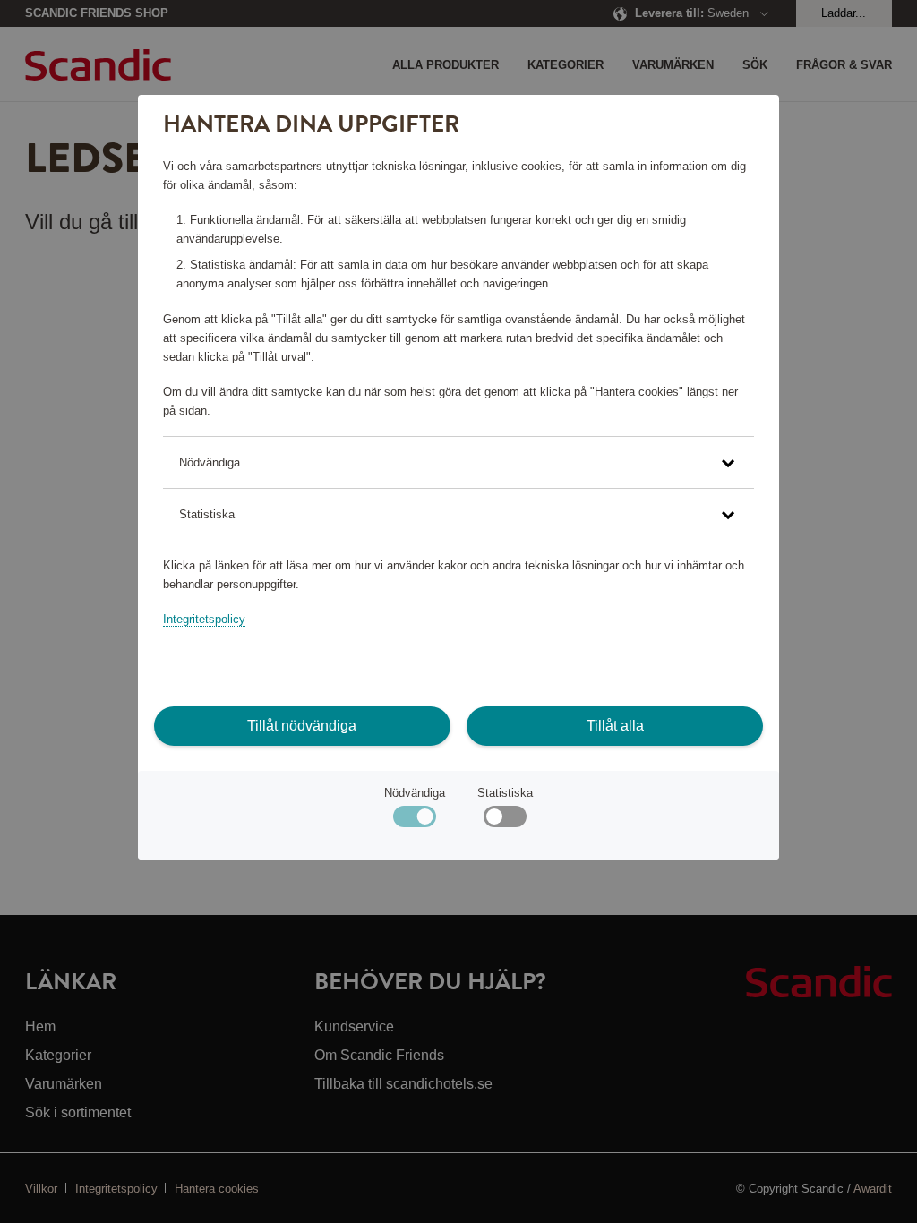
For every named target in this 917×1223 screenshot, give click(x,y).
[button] (458, 462)
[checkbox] (505, 820)
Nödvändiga (414, 793)
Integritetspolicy (204, 619)
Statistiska (505, 793)
